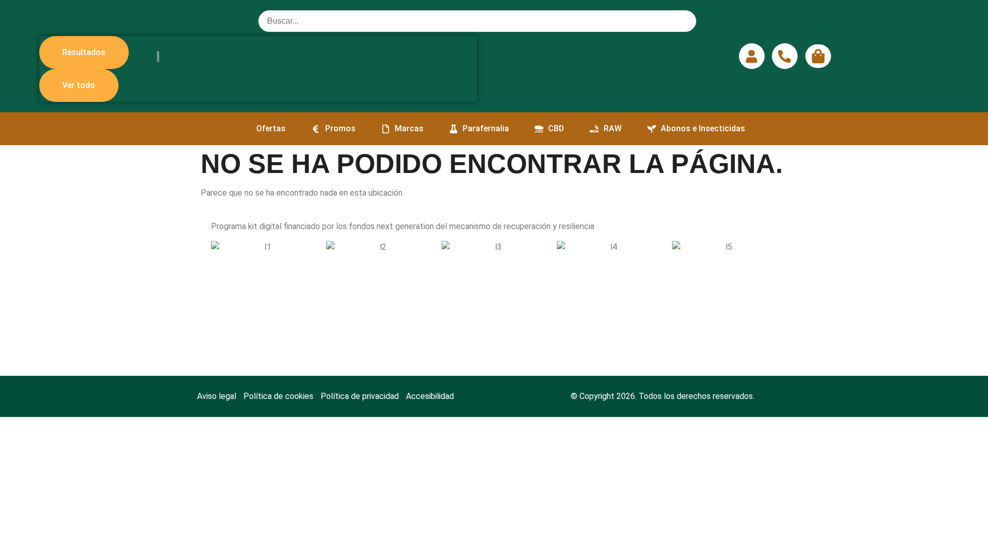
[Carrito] (818, 56)
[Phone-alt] (785, 56)
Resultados (83, 52)
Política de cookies (278, 396)
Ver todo (78, 85)
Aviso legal (216, 396)
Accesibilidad (430, 396)
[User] (752, 56)
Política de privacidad (360, 396)
